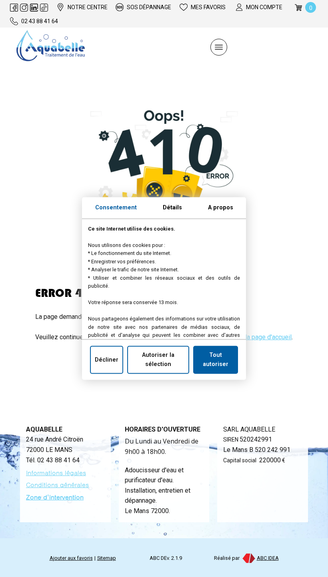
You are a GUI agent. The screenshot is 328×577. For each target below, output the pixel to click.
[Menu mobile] (218, 47)
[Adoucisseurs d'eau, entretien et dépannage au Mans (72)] (50, 47)
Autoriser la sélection (158, 360)
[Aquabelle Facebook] (14, 8)
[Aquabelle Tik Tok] (44, 8)
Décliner (106, 359)
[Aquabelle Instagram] (24, 8)
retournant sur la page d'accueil (248, 337)
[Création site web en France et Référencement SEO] (248, 558)
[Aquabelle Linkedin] (34, 8)
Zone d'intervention (55, 497)
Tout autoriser (215, 360)
